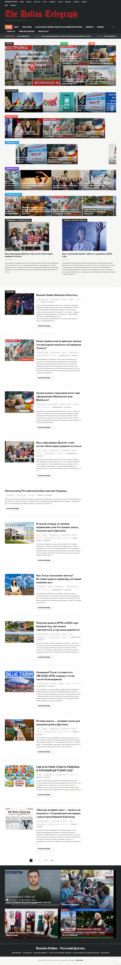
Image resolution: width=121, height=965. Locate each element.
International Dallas (20, 69)
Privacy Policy (43, 31)
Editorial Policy (16, 953)
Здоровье (76, 404)
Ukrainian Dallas (52, 404)
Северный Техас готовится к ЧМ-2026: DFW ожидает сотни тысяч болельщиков (55, 676)
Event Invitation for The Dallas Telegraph (86, 953)
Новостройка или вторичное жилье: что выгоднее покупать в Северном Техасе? (59, 345)
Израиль (68, 1)
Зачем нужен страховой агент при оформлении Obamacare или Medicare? (58, 396)
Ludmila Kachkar (64, 355)
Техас (45, 1)
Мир (6, 5)
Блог (69, 404)
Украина (76, 1)
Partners (100, 27)
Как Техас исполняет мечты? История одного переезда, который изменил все (58, 579)
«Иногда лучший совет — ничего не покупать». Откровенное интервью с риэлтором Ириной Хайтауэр (58, 813)
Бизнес (64, 299)
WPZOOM (80, 960)
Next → (53, 860)
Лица (70, 634)
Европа (84, 1)
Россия (60, 1)
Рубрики (13, 5)
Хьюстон (37, 1)
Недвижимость (45, 69)
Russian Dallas (31, 69)
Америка (52, 1)
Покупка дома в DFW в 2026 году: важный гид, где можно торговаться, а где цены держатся (58, 626)
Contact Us (11, 31)
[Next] (57, 65)
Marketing (89, 27)
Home (9, 27)
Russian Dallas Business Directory (57, 295)
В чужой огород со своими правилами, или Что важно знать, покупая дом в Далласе (57, 527)
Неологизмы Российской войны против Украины (80, 36)
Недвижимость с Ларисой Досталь (18, 220)
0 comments (42, 71)
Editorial (43, 302)
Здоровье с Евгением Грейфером (75, 220)
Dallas (64, 44)
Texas (92, 44)
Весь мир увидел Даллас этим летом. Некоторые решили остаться (24, 36)
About (16, 27)
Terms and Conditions (27, 31)
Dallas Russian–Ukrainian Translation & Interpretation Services (58, 27)
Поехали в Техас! (24, 71)
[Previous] (8, 65)
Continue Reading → (45, 326)
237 (46, 860)
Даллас (29, 1)
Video (22, 1)
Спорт (68, 683)
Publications (27, 27)
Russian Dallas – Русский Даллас (60, 948)
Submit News (105, 953)
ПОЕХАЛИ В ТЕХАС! (11, 1)
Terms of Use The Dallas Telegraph (60, 953)
